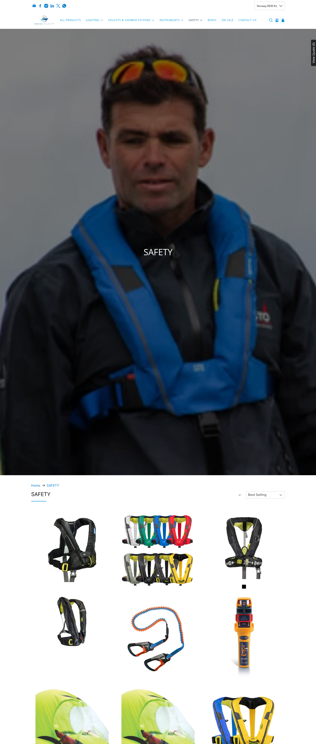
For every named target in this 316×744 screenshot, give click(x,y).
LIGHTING (92, 20)
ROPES (212, 20)
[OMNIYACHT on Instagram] (46, 6)
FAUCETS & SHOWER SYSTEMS (129, 20)
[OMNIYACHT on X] (58, 6)
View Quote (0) (313, 52)
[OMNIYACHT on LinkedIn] (52, 6)
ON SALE (228, 20)
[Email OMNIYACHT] (34, 6)
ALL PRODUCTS (70, 20)
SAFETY (194, 20)
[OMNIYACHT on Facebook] (40, 6)
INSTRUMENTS (170, 20)
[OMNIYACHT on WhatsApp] (64, 6)
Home (35, 485)
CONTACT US (247, 20)
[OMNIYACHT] (44, 20)
